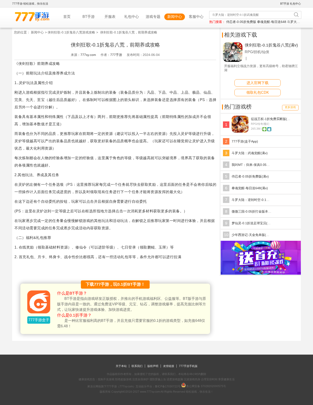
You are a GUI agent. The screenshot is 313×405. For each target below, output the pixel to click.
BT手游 (284, 3)
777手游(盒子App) (245, 141)
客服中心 (196, 17)
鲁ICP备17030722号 (168, 386)
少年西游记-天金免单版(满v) (252, 235)
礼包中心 (295, 3)
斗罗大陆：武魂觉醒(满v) (250, 153)
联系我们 (137, 366)
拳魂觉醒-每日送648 (271, 22)
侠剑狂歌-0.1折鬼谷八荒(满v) (271, 45)
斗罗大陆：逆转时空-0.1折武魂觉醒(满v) (260, 200)
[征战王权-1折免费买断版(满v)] (240, 131)
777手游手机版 (188, 366)
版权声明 (152, 366)
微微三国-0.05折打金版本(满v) (253, 211)
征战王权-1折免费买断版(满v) (272, 119)
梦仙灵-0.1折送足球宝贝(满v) (252, 223)
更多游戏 (290, 107)
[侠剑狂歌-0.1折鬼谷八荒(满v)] (232, 61)
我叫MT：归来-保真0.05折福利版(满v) (259, 165)
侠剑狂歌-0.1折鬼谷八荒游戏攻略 (71, 32)
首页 (67, 17)
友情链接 (168, 366)
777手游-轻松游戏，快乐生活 (30, 3)
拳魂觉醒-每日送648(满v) (250, 188)
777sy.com (88, 55)
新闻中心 (174, 17)
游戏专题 (153, 17)
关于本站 (121, 366)
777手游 (116, 55)
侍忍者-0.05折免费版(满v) (250, 176)
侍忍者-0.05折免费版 (241, 22)
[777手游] (261, 273)
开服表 (109, 17)
